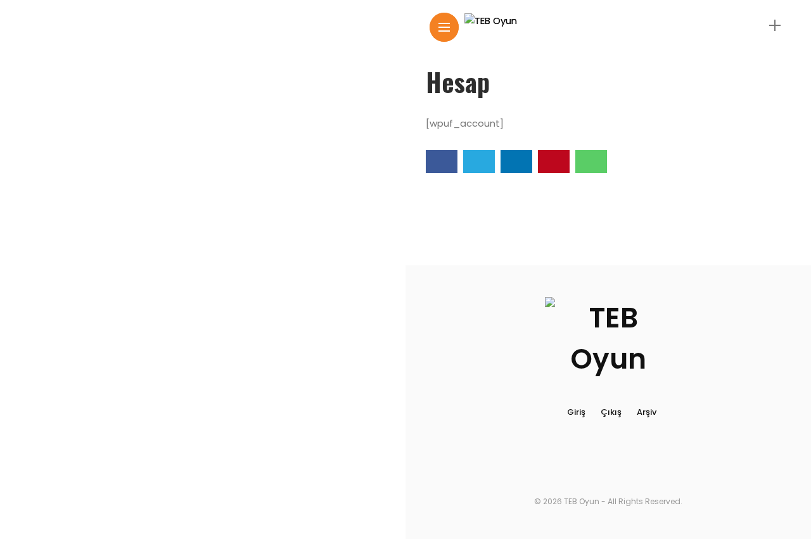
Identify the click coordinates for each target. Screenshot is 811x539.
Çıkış (611, 412)
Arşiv (646, 412)
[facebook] (441, 161)
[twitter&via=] (479, 161)
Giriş (576, 412)
